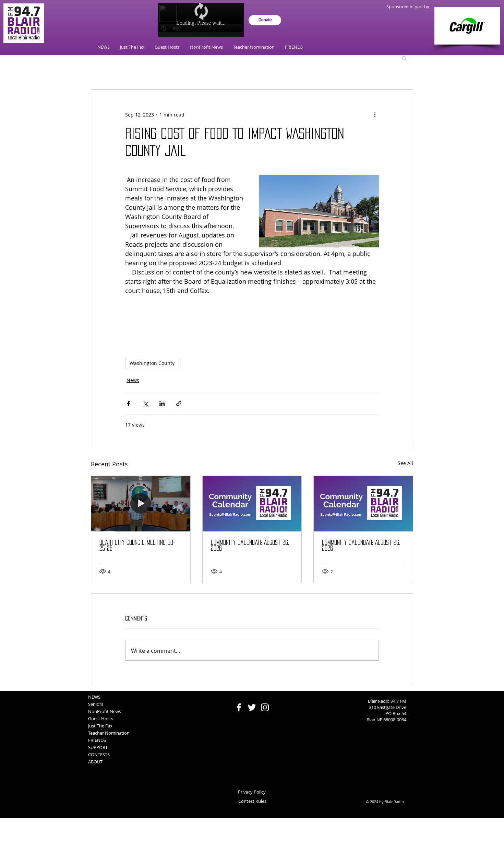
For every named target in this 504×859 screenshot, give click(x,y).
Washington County (152, 363)
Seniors (95, 704)
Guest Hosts (100, 718)
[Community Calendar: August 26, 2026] (252, 503)
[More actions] (375, 114)
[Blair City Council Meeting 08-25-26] (140, 503)
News (133, 380)
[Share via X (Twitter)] (145, 403)
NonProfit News (104, 711)
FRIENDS (97, 740)
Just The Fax (100, 726)
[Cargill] (467, 26)
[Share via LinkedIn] (162, 403)
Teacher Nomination (109, 733)
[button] (404, 58)
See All (405, 463)
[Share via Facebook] (128, 403)
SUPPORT (98, 747)
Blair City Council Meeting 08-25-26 (137, 545)
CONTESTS (99, 754)
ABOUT (95, 762)
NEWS (94, 697)
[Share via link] (179, 403)
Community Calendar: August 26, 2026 (250, 545)
